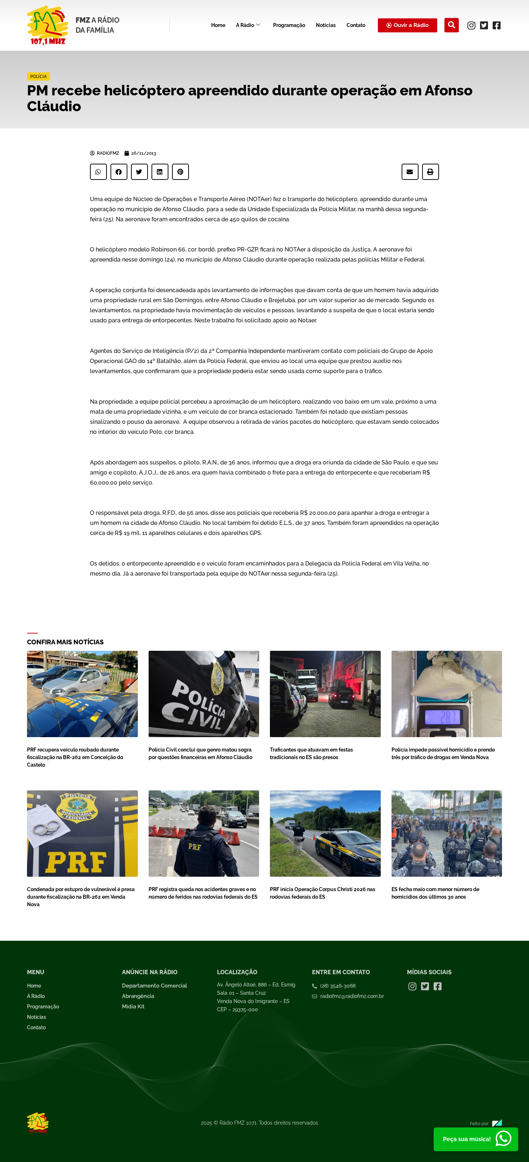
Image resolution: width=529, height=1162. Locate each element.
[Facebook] (496, 25)
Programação (289, 25)
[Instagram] (471, 25)
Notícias (326, 25)
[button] (451, 25)
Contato (356, 25)
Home (218, 25)
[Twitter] (484, 25)
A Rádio (245, 25)
